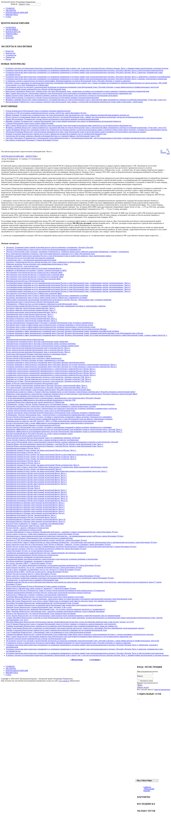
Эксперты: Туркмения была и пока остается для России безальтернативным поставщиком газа (43, 249)
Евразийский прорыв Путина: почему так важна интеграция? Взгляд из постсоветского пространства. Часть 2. (50, 454)
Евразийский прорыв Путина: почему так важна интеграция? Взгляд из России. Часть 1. (41, 450)
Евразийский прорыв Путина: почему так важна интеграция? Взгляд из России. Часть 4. (41, 459)
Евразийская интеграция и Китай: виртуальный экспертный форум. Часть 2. (36, 475)
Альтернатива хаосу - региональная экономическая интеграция (31, 260)
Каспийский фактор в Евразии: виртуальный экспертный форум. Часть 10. (36, 519)
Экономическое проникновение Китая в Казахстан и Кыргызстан (32, 555)
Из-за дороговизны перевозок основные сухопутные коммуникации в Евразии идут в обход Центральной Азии (50, 254)
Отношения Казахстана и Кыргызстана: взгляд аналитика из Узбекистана (35, 402)
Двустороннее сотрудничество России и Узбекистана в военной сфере (34, 293)
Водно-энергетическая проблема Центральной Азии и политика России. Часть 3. (38, 352)
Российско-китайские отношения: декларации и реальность (29, 561)
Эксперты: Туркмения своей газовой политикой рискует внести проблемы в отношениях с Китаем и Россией (49, 247)
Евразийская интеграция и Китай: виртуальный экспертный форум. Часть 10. (37, 496)
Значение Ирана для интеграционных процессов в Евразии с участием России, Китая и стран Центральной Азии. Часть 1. (54, 444)
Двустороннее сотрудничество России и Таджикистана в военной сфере (34, 277)
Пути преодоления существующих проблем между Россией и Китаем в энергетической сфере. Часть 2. (47, 388)
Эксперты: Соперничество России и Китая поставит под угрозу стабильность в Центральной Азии (45, 262)
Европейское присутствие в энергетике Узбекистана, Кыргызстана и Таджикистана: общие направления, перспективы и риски (57, 467)
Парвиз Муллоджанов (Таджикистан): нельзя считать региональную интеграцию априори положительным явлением (52, 98)
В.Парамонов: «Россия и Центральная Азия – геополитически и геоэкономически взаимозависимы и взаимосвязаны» (53, 415)
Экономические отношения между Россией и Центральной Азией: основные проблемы (41, 344)
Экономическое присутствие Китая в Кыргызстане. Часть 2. (30, 316)
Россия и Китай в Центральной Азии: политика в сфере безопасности (34, 358)
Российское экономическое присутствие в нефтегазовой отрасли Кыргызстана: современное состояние (47, 295)
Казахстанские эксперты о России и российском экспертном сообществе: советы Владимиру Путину (46, 549)
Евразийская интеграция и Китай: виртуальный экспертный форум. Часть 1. (36, 473)
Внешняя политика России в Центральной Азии (25, 281)
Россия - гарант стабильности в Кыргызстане (24, 530)
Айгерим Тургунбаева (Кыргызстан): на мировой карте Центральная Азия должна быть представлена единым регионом (54, 605)
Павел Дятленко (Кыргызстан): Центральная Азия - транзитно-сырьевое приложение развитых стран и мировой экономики (55, 611)
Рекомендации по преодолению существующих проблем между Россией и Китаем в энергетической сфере (48, 390)
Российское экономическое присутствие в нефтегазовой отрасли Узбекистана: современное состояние (46, 298)
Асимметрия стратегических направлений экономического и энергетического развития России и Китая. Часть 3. (51, 373)
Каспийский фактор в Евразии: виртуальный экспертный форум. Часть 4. (35, 509)
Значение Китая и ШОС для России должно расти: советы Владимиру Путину (37, 572)
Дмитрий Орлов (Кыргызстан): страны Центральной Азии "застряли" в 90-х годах (39, 607)
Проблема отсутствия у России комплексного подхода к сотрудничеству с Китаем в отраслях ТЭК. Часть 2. (48, 379)
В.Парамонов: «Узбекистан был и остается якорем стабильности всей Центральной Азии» (42, 304)
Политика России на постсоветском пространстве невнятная (30, 258)
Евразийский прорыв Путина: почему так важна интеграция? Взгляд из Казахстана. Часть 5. (43, 465)
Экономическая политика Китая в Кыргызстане (25, 339)
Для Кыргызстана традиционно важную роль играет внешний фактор (34, 268)
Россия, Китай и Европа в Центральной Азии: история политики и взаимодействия (39, 538)
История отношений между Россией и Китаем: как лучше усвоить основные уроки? (39, 434)
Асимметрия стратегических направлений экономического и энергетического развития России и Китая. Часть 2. (51, 371)
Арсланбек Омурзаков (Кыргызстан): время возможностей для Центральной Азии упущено (42, 603)
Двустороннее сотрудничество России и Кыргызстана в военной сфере (34, 272)
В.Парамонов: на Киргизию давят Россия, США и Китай (28, 526)
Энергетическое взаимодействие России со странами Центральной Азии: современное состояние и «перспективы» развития (55, 306)
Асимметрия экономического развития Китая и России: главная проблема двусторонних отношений (46, 553)
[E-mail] (168, 153)
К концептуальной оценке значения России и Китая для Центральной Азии (36, 89)
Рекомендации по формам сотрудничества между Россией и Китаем (33, 396)
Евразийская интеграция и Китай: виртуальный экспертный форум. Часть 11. (37, 498)
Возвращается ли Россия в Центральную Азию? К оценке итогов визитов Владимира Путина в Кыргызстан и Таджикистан (55, 590)
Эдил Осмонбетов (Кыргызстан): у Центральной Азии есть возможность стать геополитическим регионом (48, 632)
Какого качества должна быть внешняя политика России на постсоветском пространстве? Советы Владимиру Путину (53, 576)
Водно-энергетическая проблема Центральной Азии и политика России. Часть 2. (38, 350)
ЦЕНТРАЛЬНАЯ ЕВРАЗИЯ (12, 156)
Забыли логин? (143, 687)
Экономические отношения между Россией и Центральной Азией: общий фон (37, 342)
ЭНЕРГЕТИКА (31, 156)
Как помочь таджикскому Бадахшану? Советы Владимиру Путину (32, 140)
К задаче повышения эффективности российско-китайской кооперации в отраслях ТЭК (40, 400)
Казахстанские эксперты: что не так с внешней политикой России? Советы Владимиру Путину (44, 567)
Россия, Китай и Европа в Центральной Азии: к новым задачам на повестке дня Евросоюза (42, 440)
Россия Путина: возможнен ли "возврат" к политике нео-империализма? (35, 524)
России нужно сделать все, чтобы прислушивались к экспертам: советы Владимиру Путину (42, 534)
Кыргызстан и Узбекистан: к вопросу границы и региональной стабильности (36, 595)
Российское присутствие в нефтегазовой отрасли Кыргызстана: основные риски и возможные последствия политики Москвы (56, 329)
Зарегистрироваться (162, 689)
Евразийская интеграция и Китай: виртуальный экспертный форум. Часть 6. (36, 484)
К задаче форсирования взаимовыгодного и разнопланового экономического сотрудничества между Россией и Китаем (53, 398)
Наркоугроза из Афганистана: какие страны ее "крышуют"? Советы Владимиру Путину (41, 588)
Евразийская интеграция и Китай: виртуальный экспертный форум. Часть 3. (36, 477)
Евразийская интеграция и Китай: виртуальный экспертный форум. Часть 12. (37, 501)
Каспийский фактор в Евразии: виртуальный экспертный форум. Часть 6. (35, 513)
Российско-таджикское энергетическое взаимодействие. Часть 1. (31, 318)
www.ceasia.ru (63, 681)
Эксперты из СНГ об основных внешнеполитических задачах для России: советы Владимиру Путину (46, 113)
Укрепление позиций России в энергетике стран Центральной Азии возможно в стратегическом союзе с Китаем (51, 406)
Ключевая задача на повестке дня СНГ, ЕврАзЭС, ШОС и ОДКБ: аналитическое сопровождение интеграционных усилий (54, 421)
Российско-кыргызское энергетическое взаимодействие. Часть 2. (31, 312)
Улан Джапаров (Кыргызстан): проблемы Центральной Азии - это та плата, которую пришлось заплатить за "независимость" (56, 609)
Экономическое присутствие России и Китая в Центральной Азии (32, 302)
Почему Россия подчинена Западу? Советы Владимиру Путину (31, 574)
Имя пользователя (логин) (147, 671)
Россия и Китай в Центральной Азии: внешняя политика (28, 356)
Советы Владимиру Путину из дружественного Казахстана (29, 551)
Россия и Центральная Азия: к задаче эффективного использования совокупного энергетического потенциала (50, 423)
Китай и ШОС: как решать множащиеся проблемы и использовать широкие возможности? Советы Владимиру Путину (53, 565)
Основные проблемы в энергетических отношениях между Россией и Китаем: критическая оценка (45, 362)
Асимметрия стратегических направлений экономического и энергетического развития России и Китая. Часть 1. (51, 369)
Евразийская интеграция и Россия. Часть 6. (23, 488)
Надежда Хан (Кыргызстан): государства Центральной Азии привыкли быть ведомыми (41, 613)
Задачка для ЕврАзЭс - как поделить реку (22, 266)
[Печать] (163, 152)
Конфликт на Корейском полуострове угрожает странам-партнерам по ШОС (36, 270)
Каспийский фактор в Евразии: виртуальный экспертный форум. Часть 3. (35, 507)
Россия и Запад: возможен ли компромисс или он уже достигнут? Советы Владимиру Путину (43, 570)
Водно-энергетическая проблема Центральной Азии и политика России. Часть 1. (38, 348)
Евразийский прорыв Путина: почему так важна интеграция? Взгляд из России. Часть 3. (41, 457)
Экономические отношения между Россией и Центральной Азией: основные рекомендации (42, 346)
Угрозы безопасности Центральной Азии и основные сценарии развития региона (38, 111)
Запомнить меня (146, 681)
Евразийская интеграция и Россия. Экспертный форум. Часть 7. (31, 515)
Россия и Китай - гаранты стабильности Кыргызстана (27, 528)
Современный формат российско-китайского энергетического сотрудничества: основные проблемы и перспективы (52, 559)
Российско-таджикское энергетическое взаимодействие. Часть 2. (31, 321)
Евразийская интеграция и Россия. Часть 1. (23, 448)
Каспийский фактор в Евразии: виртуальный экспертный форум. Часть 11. (35, 521)
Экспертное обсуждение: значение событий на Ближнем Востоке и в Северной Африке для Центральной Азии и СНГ (53, 136)
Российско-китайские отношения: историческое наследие (29, 557)
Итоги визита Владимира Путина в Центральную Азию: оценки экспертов (36, 586)
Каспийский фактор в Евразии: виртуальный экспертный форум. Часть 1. (35, 503)
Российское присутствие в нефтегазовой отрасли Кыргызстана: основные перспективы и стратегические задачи (50, 327)
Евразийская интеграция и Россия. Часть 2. (23, 452)
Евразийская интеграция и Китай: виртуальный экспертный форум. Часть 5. (36, 482)
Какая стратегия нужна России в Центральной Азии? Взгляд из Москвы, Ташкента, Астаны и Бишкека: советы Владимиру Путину (58, 544)
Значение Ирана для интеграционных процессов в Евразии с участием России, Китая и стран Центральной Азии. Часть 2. (54, 446)
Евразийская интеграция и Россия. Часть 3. (23, 461)
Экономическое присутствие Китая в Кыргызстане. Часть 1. (30, 314)
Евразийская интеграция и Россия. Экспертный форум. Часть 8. (31, 517)
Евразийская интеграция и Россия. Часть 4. (23, 463)
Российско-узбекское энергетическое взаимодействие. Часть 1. (31, 308)
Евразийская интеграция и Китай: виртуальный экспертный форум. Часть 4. (36, 480)
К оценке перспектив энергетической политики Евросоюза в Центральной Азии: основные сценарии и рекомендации (53, 413)
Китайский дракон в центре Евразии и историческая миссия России (33, 425)
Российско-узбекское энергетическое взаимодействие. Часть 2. (31, 310)
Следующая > (95, 660)
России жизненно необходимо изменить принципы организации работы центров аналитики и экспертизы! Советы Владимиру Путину (60, 578)
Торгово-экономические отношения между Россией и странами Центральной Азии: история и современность (49, 323)
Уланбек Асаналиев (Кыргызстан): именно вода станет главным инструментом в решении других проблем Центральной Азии (56, 134)
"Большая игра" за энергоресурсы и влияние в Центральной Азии (32, 580)
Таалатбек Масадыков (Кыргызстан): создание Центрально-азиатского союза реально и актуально (45, 597)
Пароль (140, 676)
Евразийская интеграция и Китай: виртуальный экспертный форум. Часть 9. (36, 494)
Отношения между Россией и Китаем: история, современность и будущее (35, 360)
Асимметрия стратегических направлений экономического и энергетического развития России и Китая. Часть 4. (51, 375)
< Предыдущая (76, 660)
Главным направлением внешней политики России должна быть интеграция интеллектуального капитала (48, 593)
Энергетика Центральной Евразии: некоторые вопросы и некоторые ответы (36, 354)
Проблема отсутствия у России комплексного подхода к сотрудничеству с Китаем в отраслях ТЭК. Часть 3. (48, 381)
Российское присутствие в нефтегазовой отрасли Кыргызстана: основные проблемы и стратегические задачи (49, 325)
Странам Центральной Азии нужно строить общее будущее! (29, 123)
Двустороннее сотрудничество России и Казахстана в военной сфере (33, 279)
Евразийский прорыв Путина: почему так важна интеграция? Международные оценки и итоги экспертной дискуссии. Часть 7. (56, 471)
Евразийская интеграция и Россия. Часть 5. (23, 486)
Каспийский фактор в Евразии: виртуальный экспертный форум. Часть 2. (35, 505)
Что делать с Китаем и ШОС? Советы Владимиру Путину (29, 563)
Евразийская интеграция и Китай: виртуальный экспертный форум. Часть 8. (36, 492)
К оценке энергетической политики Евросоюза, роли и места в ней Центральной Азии (40, 411)
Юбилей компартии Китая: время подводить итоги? (26, 436)
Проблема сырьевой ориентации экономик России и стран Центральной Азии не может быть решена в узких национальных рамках (58, 256)
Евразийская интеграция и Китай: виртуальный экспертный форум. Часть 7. (36, 490)
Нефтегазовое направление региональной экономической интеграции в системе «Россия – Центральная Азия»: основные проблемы (58, 300)
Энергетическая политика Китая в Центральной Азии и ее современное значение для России (43, 438)
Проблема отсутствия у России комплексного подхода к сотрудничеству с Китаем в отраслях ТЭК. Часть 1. (48, 377)
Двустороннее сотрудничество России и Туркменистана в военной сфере (35, 275)
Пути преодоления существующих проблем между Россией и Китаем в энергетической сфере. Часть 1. (47, 385)
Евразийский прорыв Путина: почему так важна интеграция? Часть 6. (34, 469)
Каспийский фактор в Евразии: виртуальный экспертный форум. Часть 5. (35, 511)
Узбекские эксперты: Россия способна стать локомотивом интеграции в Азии (37, 264)
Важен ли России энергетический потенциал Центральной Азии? (32, 383)
